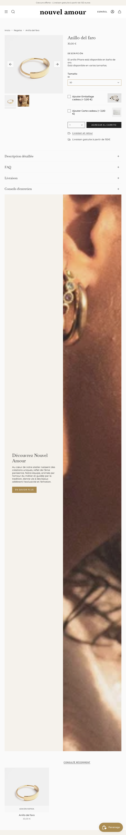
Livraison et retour (82, 133)
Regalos (18, 30)
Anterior (10, 64)
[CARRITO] (119, 12)
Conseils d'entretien (18, 189)
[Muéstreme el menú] (6, 12)
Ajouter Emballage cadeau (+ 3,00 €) (83, 98)
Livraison (11, 178)
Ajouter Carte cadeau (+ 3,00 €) (88, 112)
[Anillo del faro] (27, 790)
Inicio (7, 30)
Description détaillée (19, 156)
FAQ (8, 167)
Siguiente (57, 64)
